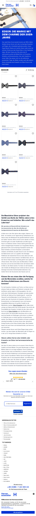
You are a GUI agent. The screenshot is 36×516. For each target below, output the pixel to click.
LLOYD (5, 463)
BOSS (5, 449)
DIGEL (5, 455)
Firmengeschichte (8, 431)
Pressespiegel (7, 439)
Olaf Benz (6, 471)
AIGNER (5, 447)
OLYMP (5, 473)
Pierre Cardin (7, 477)
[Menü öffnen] (3, 5)
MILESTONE (6, 465)
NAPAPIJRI (6, 469)
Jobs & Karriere (7, 435)
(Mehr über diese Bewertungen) (18, 373)
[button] (31, 5)
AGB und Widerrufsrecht (9, 427)
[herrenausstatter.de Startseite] (12, 5)
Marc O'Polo (6, 467)
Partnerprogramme (8, 437)
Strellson (6, 479)
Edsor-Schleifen (13, 311)
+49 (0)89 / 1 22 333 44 (24, 1)
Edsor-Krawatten (17, 305)
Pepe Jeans (6, 475)
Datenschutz (6, 429)
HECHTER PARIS (7, 457)
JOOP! (5, 461)
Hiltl (4, 459)
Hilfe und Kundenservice (9, 423)
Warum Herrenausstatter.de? (10, 425)
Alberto (5, 445)
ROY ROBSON (7, 481)
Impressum (6, 433)
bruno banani (7, 451)
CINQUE (5, 453)
